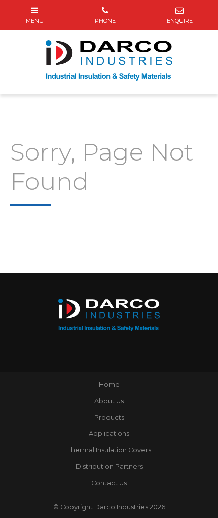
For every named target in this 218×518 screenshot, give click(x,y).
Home (109, 384)
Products (109, 417)
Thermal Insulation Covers (109, 450)
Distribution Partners (109, 466)
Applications (109, 433)
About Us (109, 401)
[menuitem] (109, 385)
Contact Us (109, 483)
